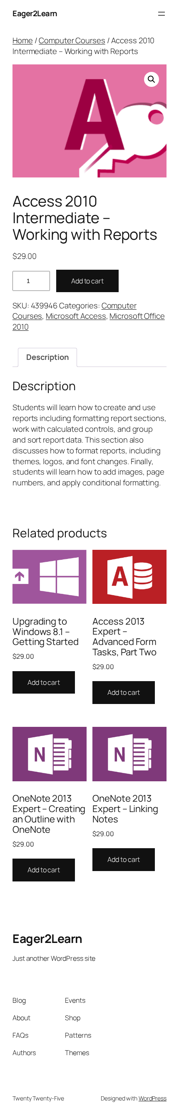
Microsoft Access (76, 315)
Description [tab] (47, 357)
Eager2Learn (34, 13)
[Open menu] (162, 14)
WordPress (153, 1098)
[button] (151, 79)
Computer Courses (72, 40)
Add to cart (87, 281)
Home (22, 40)
